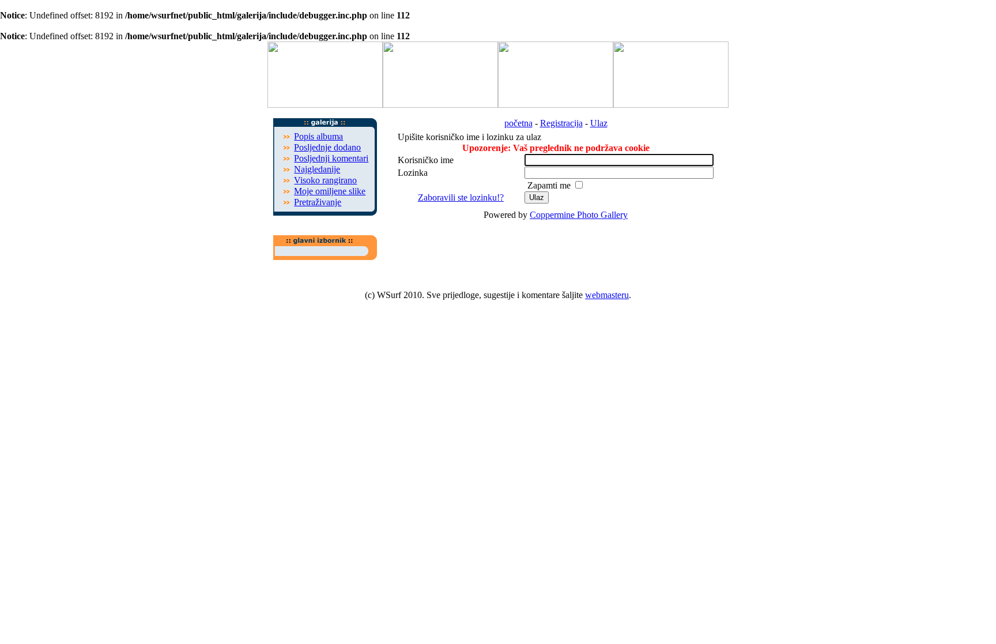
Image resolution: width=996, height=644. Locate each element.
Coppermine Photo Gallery (579, 215)
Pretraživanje (317, 202)
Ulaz (599, 123)
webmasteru (607, 295)
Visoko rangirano (325, 180)
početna (518, 123)
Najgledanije (317, 169)
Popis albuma (318, 136)
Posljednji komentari (331, 158)
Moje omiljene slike (329, 191)
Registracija (561, 123)
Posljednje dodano (327, 147)
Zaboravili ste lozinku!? (461, 197)
